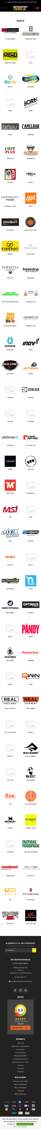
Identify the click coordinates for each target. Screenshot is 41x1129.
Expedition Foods (31, 230)
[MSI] (10, 509)
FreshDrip (30, 278)
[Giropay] (26, 1105)
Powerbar (30, 660)
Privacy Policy (20, 1052)
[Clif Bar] (10, 174)
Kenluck (31, 397)
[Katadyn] (10, 389)
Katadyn (10, 397)
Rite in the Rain (10, 732)
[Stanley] (10, 820)
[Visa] (27, 1113)
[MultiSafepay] (13, 1113)
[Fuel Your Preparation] (10, 293)
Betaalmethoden (20, 1056)
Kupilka (10, 421)
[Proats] (10, 676)
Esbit (31, 206)
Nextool (10, 565)
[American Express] (20, 1102)
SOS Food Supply (31, 804)
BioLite (10, 87)
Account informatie (20, 1081)
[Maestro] (20, 1109)
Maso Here (10, 493)
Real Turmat (30, 708)
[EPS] (20, 1105)
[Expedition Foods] (30, 222)
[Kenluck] (30, 389)
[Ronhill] (30, 724)
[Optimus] (30, 604)
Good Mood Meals (10, 326)
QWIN (30, 684)
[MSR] (30, 509)
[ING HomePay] (6, 1109)
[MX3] (10, 533)
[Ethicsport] (10, 222)
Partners (20, 1072)
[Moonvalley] (30, 485)
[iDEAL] (33, 1105)
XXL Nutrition (31, 923)
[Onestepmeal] (10, 604)
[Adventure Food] (30, 30)
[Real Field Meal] (10, 700)
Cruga (30, 182)
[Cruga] (30, 174)
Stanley (10, 828)
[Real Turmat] (30, 700)
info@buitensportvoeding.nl (21, 981)
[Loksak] (10, 461)
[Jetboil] (30, 365)
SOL (10, 804)
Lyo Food (31, 469)
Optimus (31, 613)
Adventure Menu (10, 63)
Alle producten (20, 1094)
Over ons (20, 1043)
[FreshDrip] (30, 270)
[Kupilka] (10, 413)
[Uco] (10, 891)
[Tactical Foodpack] (30, 843)
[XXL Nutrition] (30, 915)
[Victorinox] (30, 891)
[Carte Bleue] (6, 1105)
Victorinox (31, 900)
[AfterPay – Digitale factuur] (13, 1102)
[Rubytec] (10, 748)
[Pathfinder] (10, 652)
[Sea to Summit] (30, 748)
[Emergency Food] (10, 198)
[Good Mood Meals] (10, 317)
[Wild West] (10, 915)
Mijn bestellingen (20, 1084)
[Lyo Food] (30, 461)
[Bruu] (10, 126)
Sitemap (20, 1068)
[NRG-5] (30, 556)
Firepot (10, 254)
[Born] (30, 102)
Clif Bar (10, 182)
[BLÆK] (10, 102)
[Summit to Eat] (30, 820)
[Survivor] (10, 843)
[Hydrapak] (10, 341)
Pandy (31, 636)
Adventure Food (30, 39)
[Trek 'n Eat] (30, 867)
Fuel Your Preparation (10, 302)
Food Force (31, 254)
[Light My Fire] (30, 437)
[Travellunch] (10, 867)
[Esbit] (30, 198)
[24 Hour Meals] (10, 30)
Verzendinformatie (20, 1059)
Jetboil (30, 374)
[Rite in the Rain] (10, 724)
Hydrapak (10, 350)
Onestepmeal (10, 613)
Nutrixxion (10, 589)
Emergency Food (10, 206)
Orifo (10, 636)
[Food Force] (30, 246)
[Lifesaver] (30, 413)
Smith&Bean (31, 780)
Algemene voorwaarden (20, 1046)
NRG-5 (31, 565)
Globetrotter (31, 302)
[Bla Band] (30, 78)
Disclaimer (20, 1049)
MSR (30, 517)
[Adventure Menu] (10, 54)
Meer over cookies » (21, 1126)
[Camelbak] (30, 126)
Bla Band (31, 87)
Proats (10, 684)
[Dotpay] (13, 1105)
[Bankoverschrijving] (26, 1102)
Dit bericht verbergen (25, 1124)
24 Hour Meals (10, 39)
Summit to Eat (31, 828)
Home (17, 14)
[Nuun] (30, 580)
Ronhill (31, 732)
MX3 (10, 541)
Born (31, 110)
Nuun (31, 589)
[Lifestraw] (10, 437)
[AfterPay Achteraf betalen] (6, 1102)
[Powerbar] (30, 652)
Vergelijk (20, 1091)
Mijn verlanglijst (20, 1087)
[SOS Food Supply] (30, 796)
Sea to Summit (31, 756)
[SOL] (10, 796)
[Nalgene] (30, 533)
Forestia (10, 278)
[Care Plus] (10, 150)
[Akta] (30, 54)
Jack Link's (10, 374)
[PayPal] (20, 1113)
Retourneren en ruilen (20, 1062)
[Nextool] (10, 556)
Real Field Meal (10, 708)
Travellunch (10, 876)
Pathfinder (10, 660)
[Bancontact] (33, 1109)
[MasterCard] (26, 1109)
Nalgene (30, 541)
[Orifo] (10, 628)
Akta (30, 63)
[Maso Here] (10, 485)
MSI (10, 517)
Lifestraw (10, 445)
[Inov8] (30, 341)
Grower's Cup (31, 326)
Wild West (10, 923)
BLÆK (10, 110)
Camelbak (31, 134)
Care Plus (10, 158)
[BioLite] (10, 78)
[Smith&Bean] (30, 772)
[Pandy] (30, 628)
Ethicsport (10, 230)
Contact (21, 1065)
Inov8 (31, 350)
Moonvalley (31, 493)
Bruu (10, 134)
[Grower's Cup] (30, 317)
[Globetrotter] (30, 293)
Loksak (10, 469)
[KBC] (13, 1109)
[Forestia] (10, 270)
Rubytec (10, 756)
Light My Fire (30, 445)
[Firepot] (10, 246)
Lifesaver (31, 421)
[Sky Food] (10, 772)
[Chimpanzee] (30, 150)
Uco (10, 900)
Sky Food (10, 780)
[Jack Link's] (10, 365)
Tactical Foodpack (30, 852)
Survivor (10, 852)
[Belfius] (33, 1102)
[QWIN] (30, 676)
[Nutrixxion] (10, 580)
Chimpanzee (31, 158)
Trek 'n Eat (30, 876)
